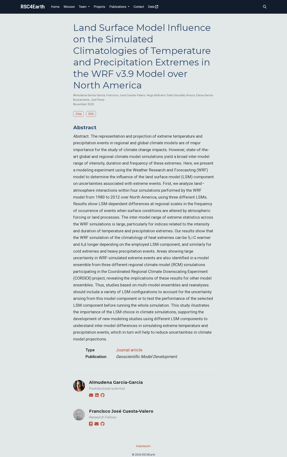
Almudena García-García (89, 95)
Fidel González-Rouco (181, 95)
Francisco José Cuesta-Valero (125, 95)
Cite (78, 114)
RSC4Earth (32, 7)
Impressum (143, 446)
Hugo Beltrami (156, 95)
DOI (91, 114)
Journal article (129, 350)
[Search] (264, 7)
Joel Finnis (98, 99)
